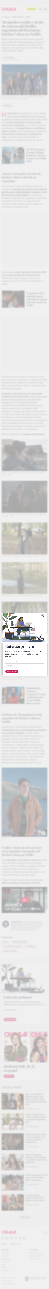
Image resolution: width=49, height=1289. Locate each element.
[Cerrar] (43, 616)
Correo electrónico (11, 662)
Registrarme (12, 671)
